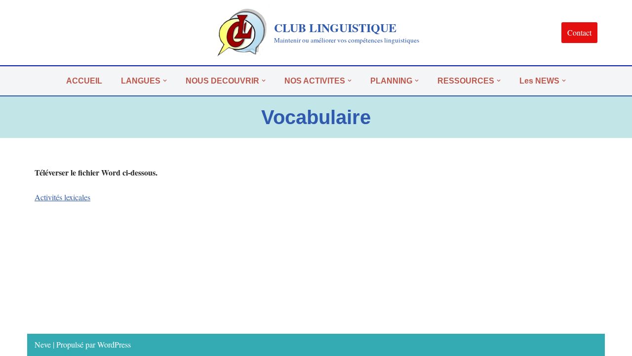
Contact (579, 32)
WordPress (114, 344)
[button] (165, 81)
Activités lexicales (62, 197)
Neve (43, 344)
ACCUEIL (84, 81)
